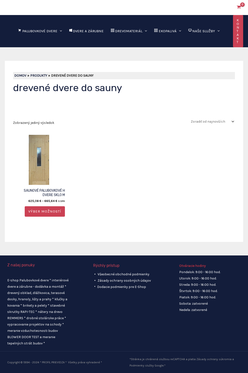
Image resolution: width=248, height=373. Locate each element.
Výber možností (44, 211)
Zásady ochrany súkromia (214, 359)
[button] (227, 7)
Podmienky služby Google (147, 365)
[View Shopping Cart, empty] (239, 7)
